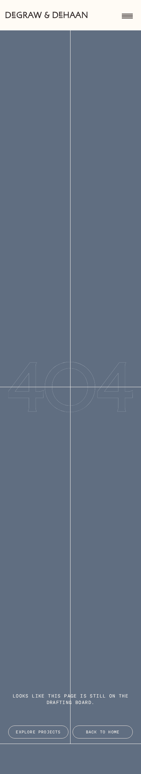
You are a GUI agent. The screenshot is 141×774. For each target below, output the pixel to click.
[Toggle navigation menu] (127, 15)
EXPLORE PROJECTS (38, 732)
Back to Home (102, 732)
